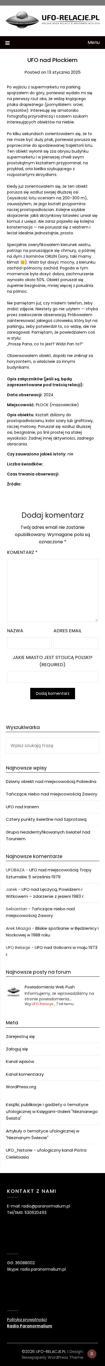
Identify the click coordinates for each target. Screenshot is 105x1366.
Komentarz (22, 552)
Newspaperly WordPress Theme (52, 1357)
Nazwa (15, 631)
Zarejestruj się (20, 1036)
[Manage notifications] (91, 1353)
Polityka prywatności (27, 1319)
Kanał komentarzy (25, 1074)
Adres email (67, 631)
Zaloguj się (17, 1049)
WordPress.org (21, 1087)
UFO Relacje (42, 1003)
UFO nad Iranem (22, 807)
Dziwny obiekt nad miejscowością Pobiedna (51, 781)
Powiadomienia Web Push (50, 987)
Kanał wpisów (20, 1061)
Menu (94, 42)
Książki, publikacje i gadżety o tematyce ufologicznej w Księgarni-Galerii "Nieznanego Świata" (52, 1111)
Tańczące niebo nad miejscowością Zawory (51, 794)
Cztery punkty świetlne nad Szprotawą (46, 819)
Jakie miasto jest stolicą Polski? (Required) (52, 661)
